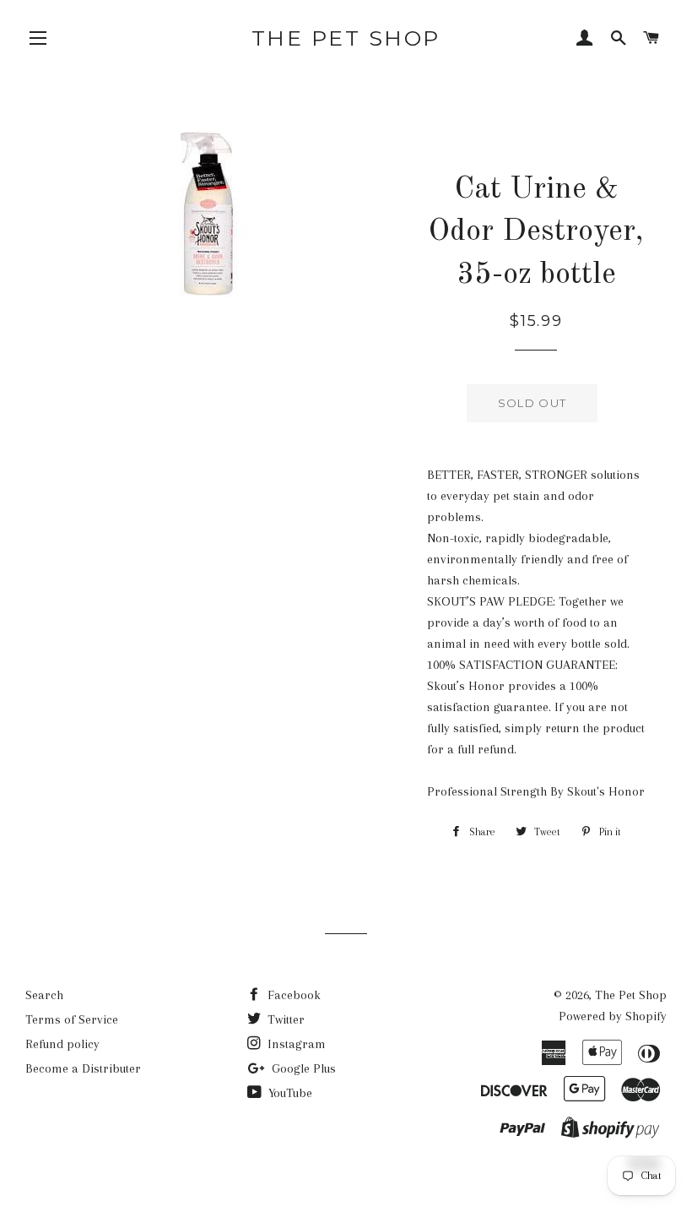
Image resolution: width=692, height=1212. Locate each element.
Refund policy (62, 1044)
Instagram (295, 1044)
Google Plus (302, 1068)
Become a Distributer (83, 1068)
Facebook (292, 995)
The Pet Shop (346, 38)
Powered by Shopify (613, 1016)
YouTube (288, 1093)
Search (44, 995)
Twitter (284, 1019)
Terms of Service (71, 1019)
